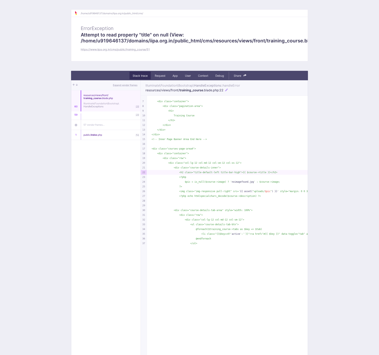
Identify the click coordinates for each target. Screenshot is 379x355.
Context (203, 75)
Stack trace (140, 75)
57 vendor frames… (94, 124)
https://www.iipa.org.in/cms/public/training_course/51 (115, 49)
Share (238, 75)
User (188, 75)
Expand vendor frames (125, 85)
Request (160, 75)
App (175, 75)
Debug (219, 75)
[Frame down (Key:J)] (77, 85)
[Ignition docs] (77, 13)
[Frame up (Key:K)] (73, 85)
